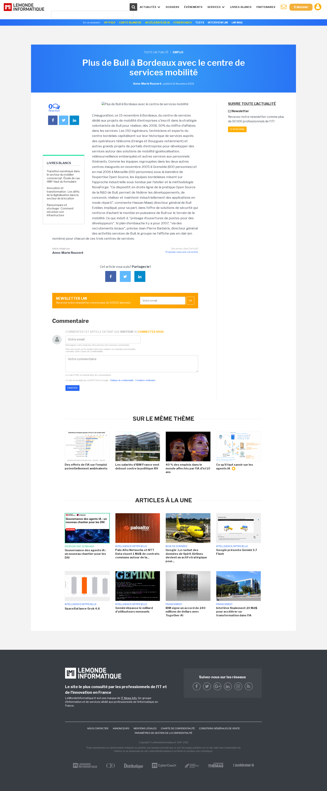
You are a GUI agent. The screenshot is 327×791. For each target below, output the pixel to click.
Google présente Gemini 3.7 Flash (236, 552)
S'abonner (301, 7)
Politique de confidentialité (121, 380)
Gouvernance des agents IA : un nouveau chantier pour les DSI (85, 554)
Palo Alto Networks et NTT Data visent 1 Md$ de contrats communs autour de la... (137, 553)
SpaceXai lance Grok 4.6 (82, 608)
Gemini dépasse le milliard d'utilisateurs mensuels (134, 610)
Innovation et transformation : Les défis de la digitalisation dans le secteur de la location (63, 193)
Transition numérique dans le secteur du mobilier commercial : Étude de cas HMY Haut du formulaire (63, 176)
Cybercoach (182, 22)
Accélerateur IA (157, 22)
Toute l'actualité (156, 52)
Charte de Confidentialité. (91, 351)
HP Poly (109, 22)
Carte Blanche (130, 22)
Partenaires (265, 6)
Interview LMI (218, 22)
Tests (199, 22)
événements (193, 6)
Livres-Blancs (240, 6)
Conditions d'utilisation (145, 380)
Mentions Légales (145, 728)
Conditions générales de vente (219, 728)
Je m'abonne (237, 129)
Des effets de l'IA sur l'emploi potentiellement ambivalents (86, 466)
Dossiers (172, 6)
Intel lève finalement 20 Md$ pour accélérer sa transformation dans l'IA (236, 611)
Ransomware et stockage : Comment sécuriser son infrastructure (60, 210)
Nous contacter (97, 728)
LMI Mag (237, 22)
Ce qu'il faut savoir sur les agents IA (234, 466)
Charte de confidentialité (178, 728)
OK (190, 300)
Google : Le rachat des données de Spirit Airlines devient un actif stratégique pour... (186, 555)
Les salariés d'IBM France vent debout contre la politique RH (137, 466)
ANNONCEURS (121, 728)
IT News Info (129, 698)
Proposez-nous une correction (182, 252)
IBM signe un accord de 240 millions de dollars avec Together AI (186, 611)
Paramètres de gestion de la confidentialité (163, 733)
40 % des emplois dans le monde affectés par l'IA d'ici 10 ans (188, 468)
